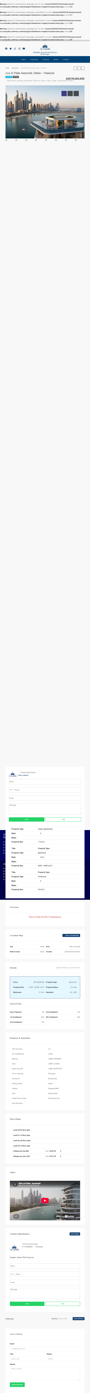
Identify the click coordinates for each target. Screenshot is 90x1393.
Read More (14, 920)
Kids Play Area (17, 1103)
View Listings (75, 1234)
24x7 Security (17, 1049)
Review (12, 1364)
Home (23, 59)
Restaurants (52, 1079)
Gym (13, 1093)
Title (11, 1354)
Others (55, 59)
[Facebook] (6, 48)
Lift (49, 1049)
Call (62, 1304)
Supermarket (53, 1093)
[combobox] (64, 1318)
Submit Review (17, 1385)
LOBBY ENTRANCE (54, 1059)
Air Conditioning (18, 1054)
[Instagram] (19, 48)
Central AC (16, 1079)
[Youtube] (24, 48)
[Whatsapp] (15, 48)
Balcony (15, 1059)
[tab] (64, 93)
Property (46, 59)
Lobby (50, 1054)
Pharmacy (51, 1074)
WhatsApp (39, 1247)
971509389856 (27, 1247)
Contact (66, 59)
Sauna (50, 1084)
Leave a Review (78, 1318)
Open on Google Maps (72, 935)
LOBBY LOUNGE (54, 1064)
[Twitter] (10, 48)
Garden (14, 1088)
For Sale (15, 77)
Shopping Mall (53, 1088)
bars (13, 1064)
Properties (34, 59)
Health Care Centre (19, 1098)
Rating (49, 1354)
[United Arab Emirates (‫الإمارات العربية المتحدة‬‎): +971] (12, 1274)
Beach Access (17, 1069)
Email (12, 1344)
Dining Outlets (17, 1084)
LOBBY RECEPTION (55, 1069)
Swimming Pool (53, 1098)
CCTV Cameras (17, 1074)
